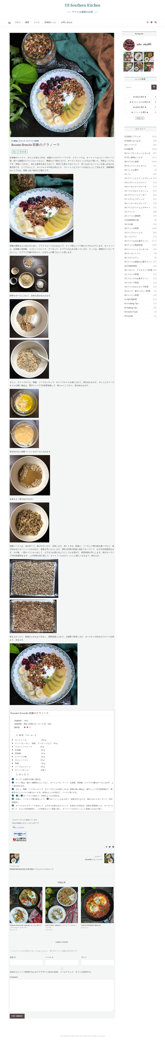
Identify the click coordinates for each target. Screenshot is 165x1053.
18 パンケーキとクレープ (135, 203)
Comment (14, 977)
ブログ (17, 22)
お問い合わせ (66, 22)
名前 (13, 957)
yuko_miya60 (144, 44)
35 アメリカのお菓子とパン (136, 241)
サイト (84, 957)
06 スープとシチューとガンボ (137, 153)
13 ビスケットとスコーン (135, 182)
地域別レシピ (50, 22)
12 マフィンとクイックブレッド (138, 178)
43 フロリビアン (131, 257)
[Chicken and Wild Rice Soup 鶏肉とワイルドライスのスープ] (14, 858)
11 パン (127, 174)
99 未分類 (128, 316)
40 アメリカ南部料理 (133, 245)
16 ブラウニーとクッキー (135, 195)
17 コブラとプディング (134, 199)
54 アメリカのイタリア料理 (136, 287)
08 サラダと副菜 (131, 161)
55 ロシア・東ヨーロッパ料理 (137, 291)
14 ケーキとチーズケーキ (135, 186)
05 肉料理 (128, 149)
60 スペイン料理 (131, 295)
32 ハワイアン (130, 236)
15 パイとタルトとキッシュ (136, 191)
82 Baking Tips (130, 307)
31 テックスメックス (133, 232)
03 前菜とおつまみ (132, 140)
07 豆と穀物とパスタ (133, 157)
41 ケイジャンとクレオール (136, 249)
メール (49, 957)
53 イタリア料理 (131, 282)
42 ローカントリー (132, 253)
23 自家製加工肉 (131, 220)
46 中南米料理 (130, 266)
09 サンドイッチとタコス (135, 166)
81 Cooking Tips (131, 303)
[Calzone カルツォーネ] (109, 858)
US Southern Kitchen (82, 5)
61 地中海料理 (130, 299)
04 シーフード (130, 145)
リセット (140, 118)
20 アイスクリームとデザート (137, 207)
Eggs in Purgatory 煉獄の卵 (91, 925)
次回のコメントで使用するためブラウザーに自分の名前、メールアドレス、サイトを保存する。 (51, 972)
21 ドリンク (129, 211)
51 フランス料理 (131, 274)
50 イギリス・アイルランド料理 (138, 270)
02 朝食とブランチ (18, 141)
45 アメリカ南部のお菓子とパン (138, 261)
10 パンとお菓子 (131, 170)
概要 (27, 22)
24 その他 (128, 224)
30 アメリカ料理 (32, 141)
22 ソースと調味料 (132, 216)
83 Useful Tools (131, 312)
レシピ (37, 22)
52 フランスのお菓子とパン (136, 278)
